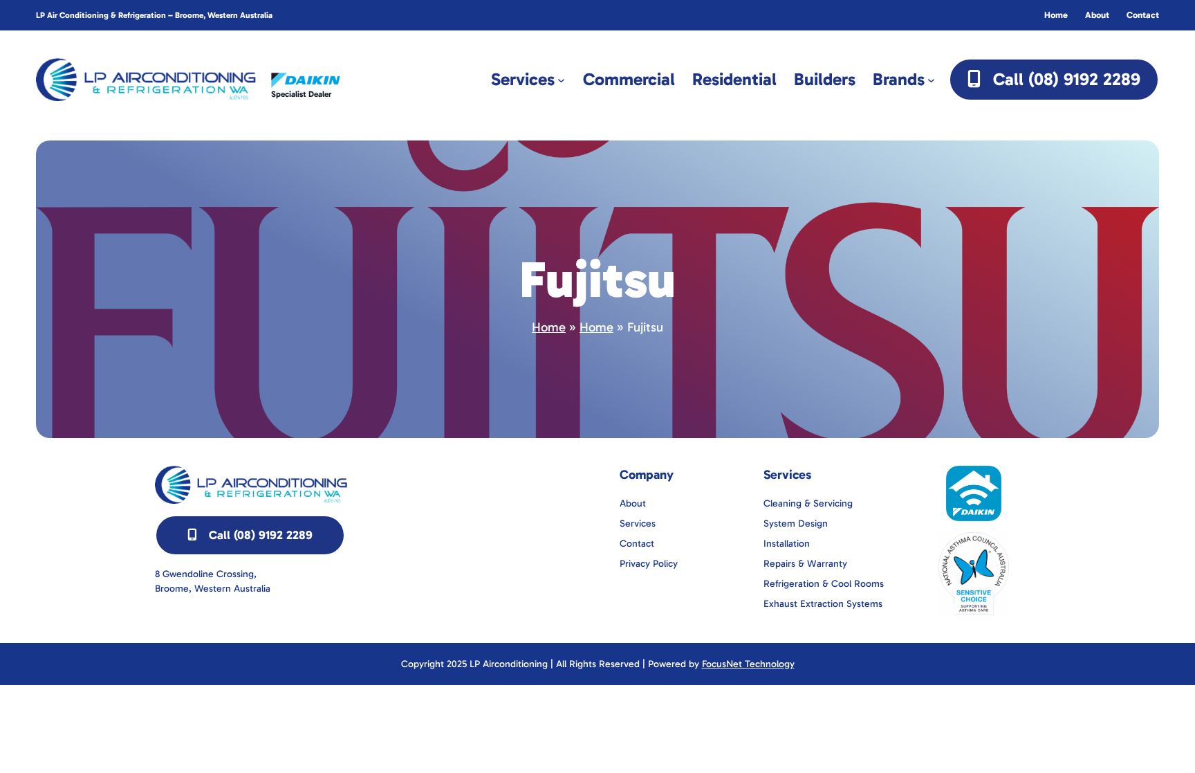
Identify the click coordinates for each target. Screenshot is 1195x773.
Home (549, 327)
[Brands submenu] (931, 79)
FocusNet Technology (748, 664)
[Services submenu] (561, 79)
